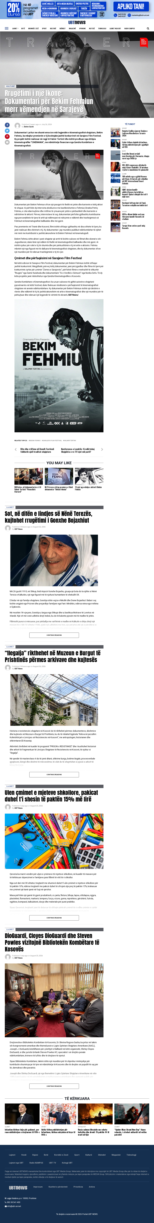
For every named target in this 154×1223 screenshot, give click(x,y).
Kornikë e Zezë (61, 1155)
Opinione (82, 28)
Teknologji (102, 28)
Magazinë (72, 28)
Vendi (23, 1155)
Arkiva (92, 1187)
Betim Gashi (29, 127)
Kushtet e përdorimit (58, 1187)
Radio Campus (129, 28)
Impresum (38, 1187)
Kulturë (53, 28)
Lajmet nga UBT (115, 28)
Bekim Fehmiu (35, 440)
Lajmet (14, 28)
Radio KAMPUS (36, 1163)
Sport (44, 28)
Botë (23, 28)
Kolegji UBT (67, 1163)
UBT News (18, 529)
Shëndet (62, 28)
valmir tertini (70, 440)
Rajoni (35, 1155)
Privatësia (78, 1187)
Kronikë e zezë (33, 28)
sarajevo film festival (52, 440)
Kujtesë (92, 28)
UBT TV (52, 1163)
